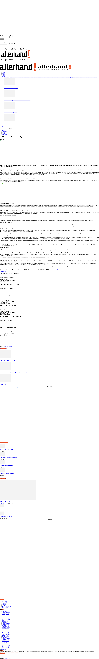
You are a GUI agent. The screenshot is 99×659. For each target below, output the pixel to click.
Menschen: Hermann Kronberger (7, 473)
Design (15, 77)
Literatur (60, 77)
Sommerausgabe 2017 (5, 644)
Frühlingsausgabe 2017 (6, 645)
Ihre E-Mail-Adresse (13, 43)
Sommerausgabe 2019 (5, 637)
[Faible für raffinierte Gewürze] (18, 499)
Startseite (3, 72)
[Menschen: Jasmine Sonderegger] (9, 85)
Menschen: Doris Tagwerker (10, 346)
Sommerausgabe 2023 (5, 622)
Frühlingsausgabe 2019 (6, 638)
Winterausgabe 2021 (5, 628)
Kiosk (4, 126)
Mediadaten (4, 654)
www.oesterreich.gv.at (56, 269)
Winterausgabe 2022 (5, 624)
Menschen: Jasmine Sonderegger (11, 88)
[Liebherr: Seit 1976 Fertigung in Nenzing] (5, 357)
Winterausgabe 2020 (5, 631)
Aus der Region (8, 77)
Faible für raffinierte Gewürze (6, 501)
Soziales (81, 77)
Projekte (3, 74)
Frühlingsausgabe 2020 (6, 634)
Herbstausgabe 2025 (5, 614)
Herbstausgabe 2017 (5, 643)
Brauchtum (12, 77)
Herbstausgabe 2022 (5, 625)
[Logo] (18, 70)
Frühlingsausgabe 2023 (6, 623)
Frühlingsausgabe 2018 (6, 642)
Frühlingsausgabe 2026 (6, 612)
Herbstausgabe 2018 (5, 640)
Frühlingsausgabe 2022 (6, 627)
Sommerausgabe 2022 (5, 131)
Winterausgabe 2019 (5, 635)
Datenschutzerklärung (3, 40)
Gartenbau (20, 77)
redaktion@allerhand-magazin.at (12, 652)
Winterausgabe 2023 (5, 620)
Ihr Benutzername (12, 36)
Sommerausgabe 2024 (5, 618)
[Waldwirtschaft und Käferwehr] (2, 514)
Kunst (58, 77)
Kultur (56, 77)
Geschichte (26, 77)
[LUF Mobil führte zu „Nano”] (9, 109)
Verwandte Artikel (3, 348)
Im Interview (38, 77)
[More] (16, 341)
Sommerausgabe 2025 (5, 615)
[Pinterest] (9, 341)
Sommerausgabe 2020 (5, 633)
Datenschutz (4, 655)
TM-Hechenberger (7, 658)
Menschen (3, 75)
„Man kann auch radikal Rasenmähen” (8, 509)
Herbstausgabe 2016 (5, 646)
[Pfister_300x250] (49, 440)
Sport (84, 77)
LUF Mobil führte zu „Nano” (10, 112)
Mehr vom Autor (9, 348)
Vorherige (1, 271)
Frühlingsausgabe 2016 (6, 647)
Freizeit (18, 77)
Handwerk (34, 77)
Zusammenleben (94, 77)
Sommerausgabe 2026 (4, 442)
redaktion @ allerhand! (3, 503)
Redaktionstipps (68, 77)
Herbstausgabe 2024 (5, 617)
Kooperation (49, 77)
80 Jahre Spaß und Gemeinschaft (7, 465)
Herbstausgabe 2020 (5, 632)
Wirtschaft (3, 73)
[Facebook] (1, 341)
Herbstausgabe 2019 (5, 636)
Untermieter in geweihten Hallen (7, 449)
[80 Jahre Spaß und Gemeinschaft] (2, 463)
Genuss (23, 77)
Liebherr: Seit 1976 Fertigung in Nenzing (8, 360)
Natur (63, 77)
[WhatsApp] (13, 341)
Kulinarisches (53, 77)
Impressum (4, 656)
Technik (86, 77)
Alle (5, 77)
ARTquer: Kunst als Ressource (11, 345)
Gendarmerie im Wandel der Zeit (11, 124)
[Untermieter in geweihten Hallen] (2, 447)
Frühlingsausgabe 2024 (6, 619)
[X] (5, 341)
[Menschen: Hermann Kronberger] (2, 471)
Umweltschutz (89, 77)
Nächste (4, 271)
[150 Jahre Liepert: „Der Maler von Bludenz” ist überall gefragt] (9, 97)
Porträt (65, 77)
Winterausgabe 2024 (5, 616)
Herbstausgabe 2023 (5, 621)
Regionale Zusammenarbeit (75, 77)
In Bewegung (42, 77)
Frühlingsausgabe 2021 (6, 630)
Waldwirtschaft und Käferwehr (6, 516)
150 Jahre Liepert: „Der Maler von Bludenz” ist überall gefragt (17, 100)
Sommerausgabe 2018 (5, 641)
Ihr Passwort (12, 37)
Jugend (45, 77)
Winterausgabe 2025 (5, 613)
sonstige (3, 76)
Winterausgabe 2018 (5, 639)
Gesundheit (30, 77)
